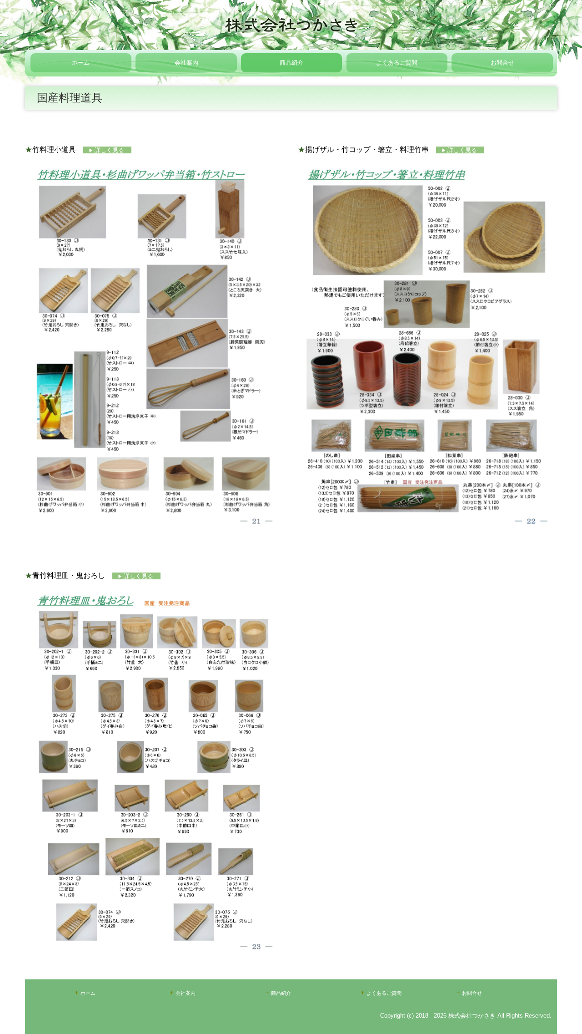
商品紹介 (291, 62)
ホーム (81, 62)
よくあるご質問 (396, 62)
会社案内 (186, 62)
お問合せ (502, 62)
